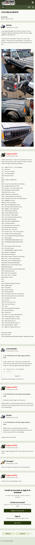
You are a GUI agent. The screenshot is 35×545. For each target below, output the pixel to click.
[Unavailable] (17, 61)
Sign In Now (17, 523)
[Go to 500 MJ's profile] (3, 26)
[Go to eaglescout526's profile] (3, 155)
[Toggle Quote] (4, 355)
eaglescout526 (25, 355)
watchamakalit (26, 394)
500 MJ (5, 17)
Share (9, 533)
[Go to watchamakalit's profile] (3, 350)
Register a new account (17, 510)
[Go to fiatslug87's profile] (3, 462)
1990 (11, 18)
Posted (12, 27)
